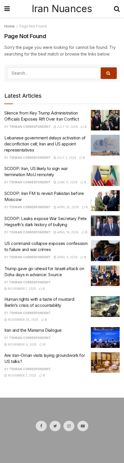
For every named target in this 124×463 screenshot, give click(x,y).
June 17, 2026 (67, 182)
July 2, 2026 (66, 157)
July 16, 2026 (67, 126)
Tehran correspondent (30, 126)
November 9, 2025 (22, 344)
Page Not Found (33, 26)
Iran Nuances (62, 9)
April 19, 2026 (67, 232)
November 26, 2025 (22, 319)
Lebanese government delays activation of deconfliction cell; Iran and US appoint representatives (45, 144)
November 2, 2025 (21, 375)
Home (9, 26)
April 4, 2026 (67, 257)
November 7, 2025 (21, 288)
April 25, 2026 (67, 207)
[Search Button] (109, 73)
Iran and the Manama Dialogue (33, 330)
